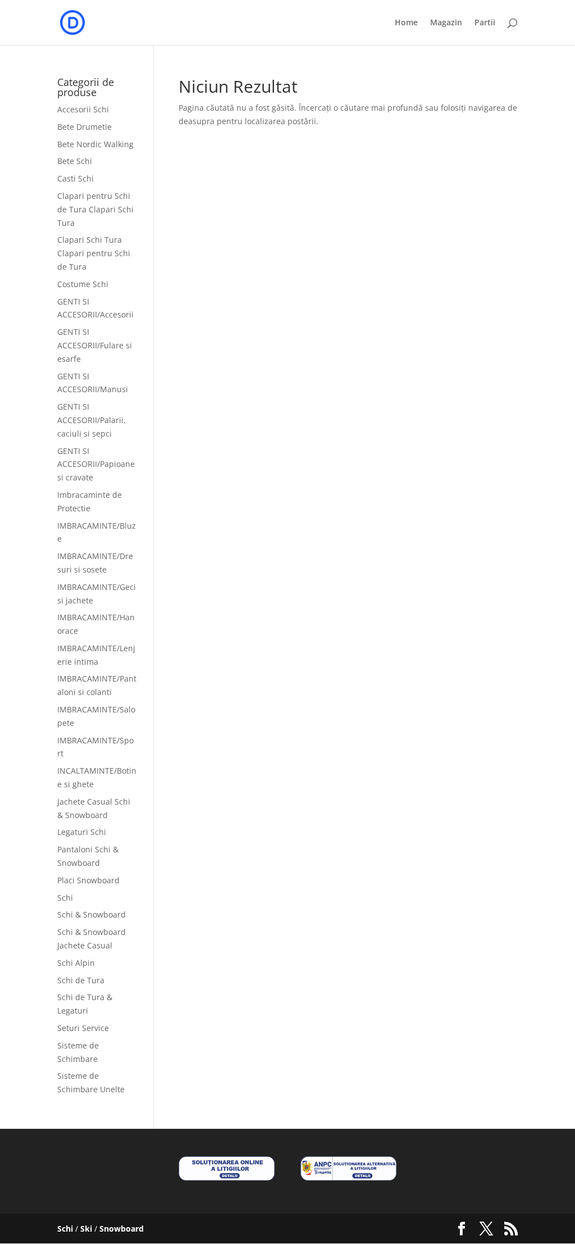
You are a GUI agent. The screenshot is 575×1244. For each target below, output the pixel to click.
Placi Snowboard (88, 880)
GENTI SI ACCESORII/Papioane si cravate (96, 464)
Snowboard (121, 1228)
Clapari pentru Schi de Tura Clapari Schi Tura (95, 209)
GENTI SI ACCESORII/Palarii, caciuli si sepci (91, 420)
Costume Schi (82, 284)
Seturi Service (83, 1028)
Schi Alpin (76, 962)
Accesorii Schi (83, 109)
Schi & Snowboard (91, 914)
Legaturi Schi (81, 832)
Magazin (446, 23)
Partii (484, 23)
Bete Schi (74, 161)
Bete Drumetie (84, 126)
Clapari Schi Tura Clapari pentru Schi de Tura (93, 253)
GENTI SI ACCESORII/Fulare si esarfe (94, 345)
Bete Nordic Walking (95, 144)
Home (406, 23)
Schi (65, 897)
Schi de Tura (80, 980)
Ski (86, 1228)
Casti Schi (75, 178)
